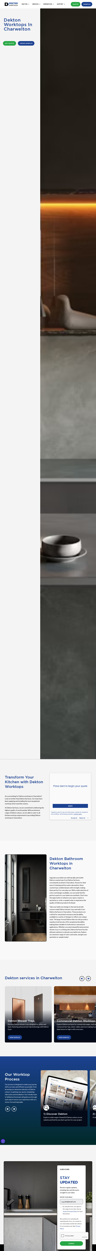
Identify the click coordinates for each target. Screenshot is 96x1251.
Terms (65, 1211)
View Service (15, 1037)
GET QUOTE (9, 43)
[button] (3, 1141)
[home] (11, 4)
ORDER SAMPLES (26, 43)
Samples (86, 4)
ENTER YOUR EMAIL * (66, 1197)
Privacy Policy (72, 1211)
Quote (75, 4)
